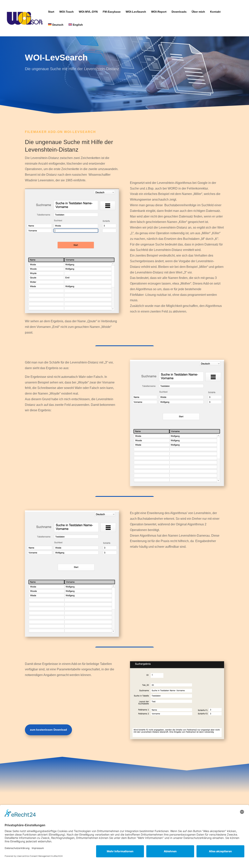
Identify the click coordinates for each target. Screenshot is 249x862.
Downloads (179, 11)
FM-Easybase (112, 11)
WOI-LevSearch (136, 11)
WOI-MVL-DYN (88, 11)
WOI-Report (159, 11)
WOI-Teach (66, 11)
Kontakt (215, 11)
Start (51, 11)
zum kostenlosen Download (48, 729)
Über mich (198, 11)
